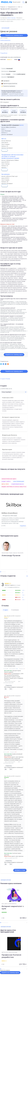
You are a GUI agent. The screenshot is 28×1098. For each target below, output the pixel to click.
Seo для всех (5, 174)
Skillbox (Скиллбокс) (9, 513)
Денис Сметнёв (11, 18)
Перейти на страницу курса (14, 35)
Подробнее (23, 525)
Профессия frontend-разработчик (12, 956)
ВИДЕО (3, 62)
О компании (15, 610)
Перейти (4, 150)
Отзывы (7, 378)
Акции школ (16, 2)
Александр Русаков (11, 555)
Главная (2, 7)
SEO (19, 7)
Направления (11, 7)
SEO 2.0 (3, 138)
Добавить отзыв (20, 870)
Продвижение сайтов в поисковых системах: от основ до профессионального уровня (12, 156)
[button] (14, 392)
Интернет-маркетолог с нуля (13, 907)
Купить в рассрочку (5, 40)
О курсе (2, 378)
